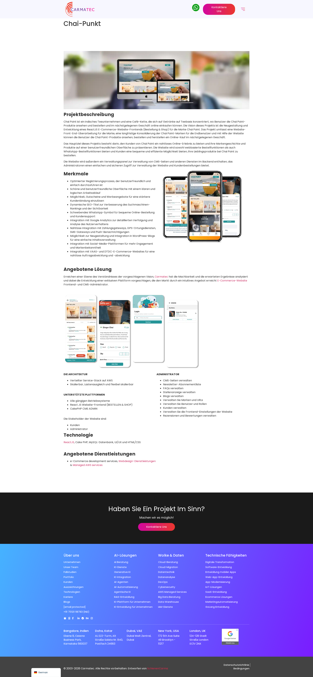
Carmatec (161, 277)
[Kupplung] (65, 618)
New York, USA (168, 631)
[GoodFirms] (69, 618)
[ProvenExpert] (83, 618)
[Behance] (87, 618)
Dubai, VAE (134, 631)
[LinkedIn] (78, 618)
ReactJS (69, 442)
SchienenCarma (157, 668)
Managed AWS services (88, 465)
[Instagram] (92, 618)
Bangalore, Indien (76, 631)
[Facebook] (73, 618)
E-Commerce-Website (232, 280)
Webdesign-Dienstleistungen (137, 461)
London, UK (198, 631)
